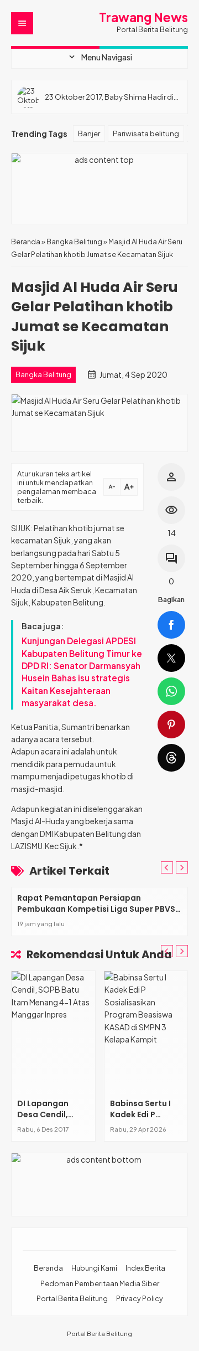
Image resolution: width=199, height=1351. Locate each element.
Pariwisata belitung (146, 133)
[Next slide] (182, 867)
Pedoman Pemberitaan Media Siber (99, 1283)
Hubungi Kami (94, 1267)
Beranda (48, 1267)
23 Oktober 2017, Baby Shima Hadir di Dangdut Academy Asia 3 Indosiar (109, 96)
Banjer (89, 133)
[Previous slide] (167, 867)
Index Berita (145, 1267)
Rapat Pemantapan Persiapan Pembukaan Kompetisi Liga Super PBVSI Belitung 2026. (97, 908)
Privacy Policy (139, 1298)
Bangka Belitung (43, 374)
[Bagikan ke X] (171, 658)
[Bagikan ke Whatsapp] (171, 691)
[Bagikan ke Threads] (171, 758)
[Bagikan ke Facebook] (171, 625)
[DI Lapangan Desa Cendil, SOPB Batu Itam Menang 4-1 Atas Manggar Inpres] (53, 1032)
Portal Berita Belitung (72, 1298)
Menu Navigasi (99, 57)
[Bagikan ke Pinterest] (171, 724)
